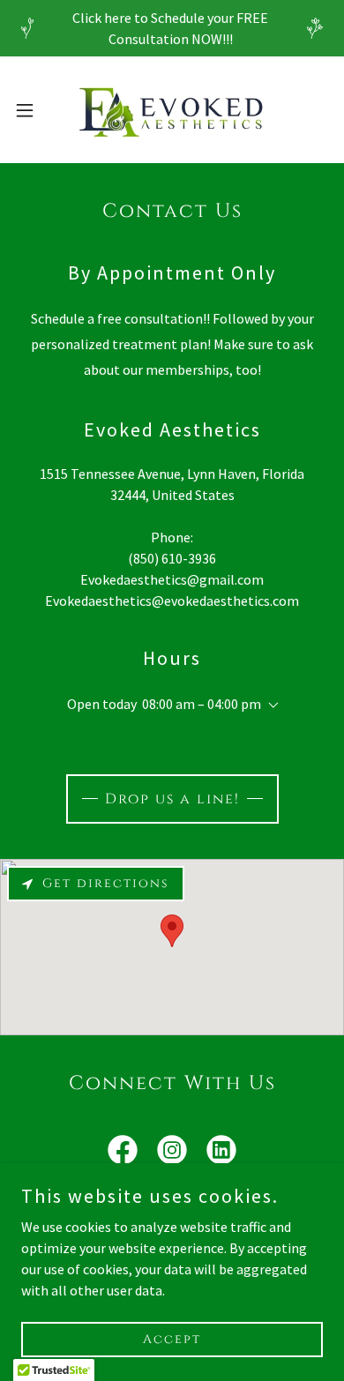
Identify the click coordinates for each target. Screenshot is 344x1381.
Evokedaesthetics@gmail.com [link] (172, 579)
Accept (172, 1339)
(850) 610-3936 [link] (172, 558)
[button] (31, 110)
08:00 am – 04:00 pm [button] (201, 704)
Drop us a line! (172, 799)
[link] (172, 109)
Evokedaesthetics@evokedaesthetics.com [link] (172, 600)
